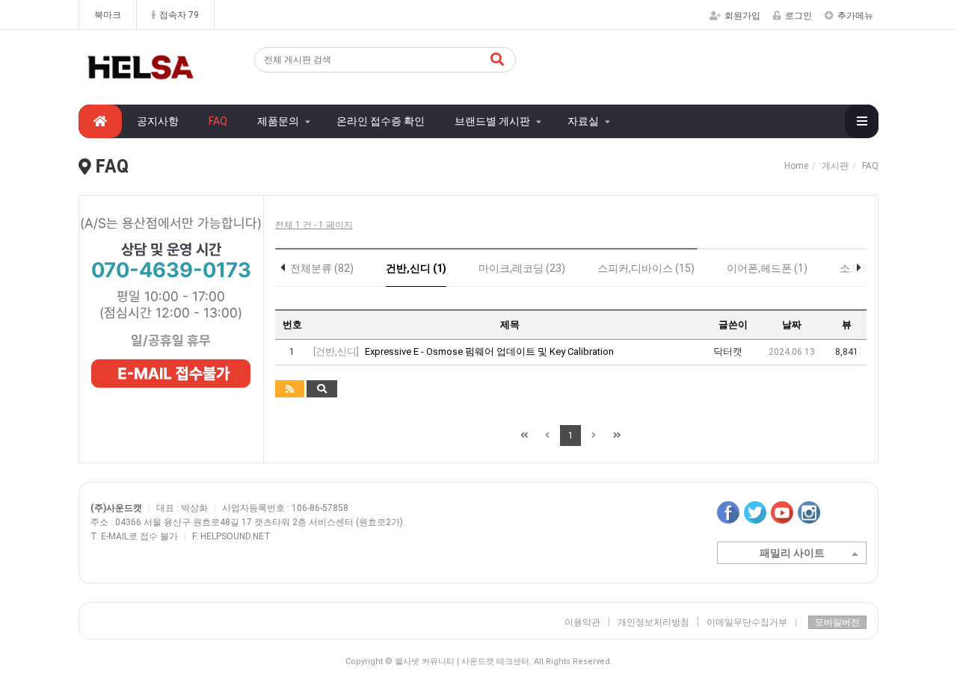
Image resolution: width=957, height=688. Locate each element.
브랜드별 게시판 (492, 121)
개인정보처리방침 (653, 622)
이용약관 (582, 622)
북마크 (107, 15)
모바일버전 (837, 622)
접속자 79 (179, 15)
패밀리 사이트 (792, 553)
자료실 (583, 121)
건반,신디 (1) (416, 268)
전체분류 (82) (322, 268)
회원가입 (742, 15)
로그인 (798, 15)
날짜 (791, 324)
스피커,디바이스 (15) (646, 268)
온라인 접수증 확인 (380, 121)
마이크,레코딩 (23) (521, 268)
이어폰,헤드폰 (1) (767, 268)
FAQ (218, 121)
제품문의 (278, 121)
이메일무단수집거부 (752, 622)
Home (796, 166)
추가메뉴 (855, 15)
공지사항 (158, 121)
